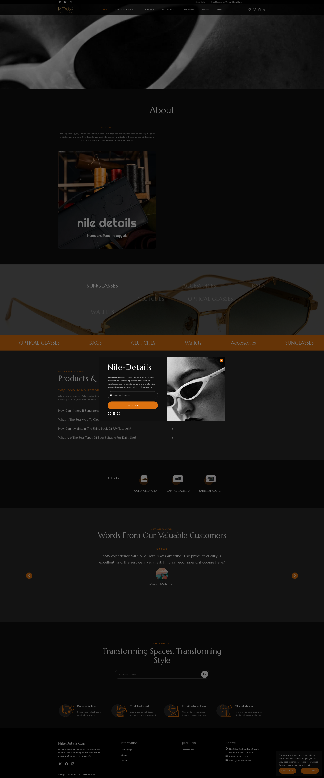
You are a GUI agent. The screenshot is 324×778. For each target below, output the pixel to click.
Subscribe (132, 405)
